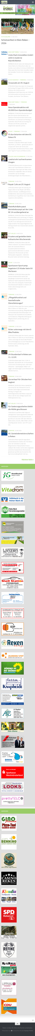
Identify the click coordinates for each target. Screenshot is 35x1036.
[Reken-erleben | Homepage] (5, 2)
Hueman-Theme (28, 1030)
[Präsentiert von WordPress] (11, 1030)
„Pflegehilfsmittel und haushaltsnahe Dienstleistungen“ (17, 300)
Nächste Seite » (28, 460)
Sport (10, 131)
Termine (23, 80)
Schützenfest (13, 80)
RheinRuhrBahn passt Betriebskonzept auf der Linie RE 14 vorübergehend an (20, 209)
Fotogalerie (5, 36)
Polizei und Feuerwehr (16, 156)
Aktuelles (12, 233)
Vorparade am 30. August (18, 83)
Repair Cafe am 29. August (19, 184)
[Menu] (33, 2)
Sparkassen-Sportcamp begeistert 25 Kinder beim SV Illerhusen (20, 268)
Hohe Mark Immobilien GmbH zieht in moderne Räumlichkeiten (20, 58)
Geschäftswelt (14, 52)
